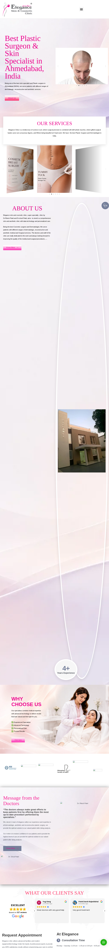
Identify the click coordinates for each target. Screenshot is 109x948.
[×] (103, 942)
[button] (81, 9)
